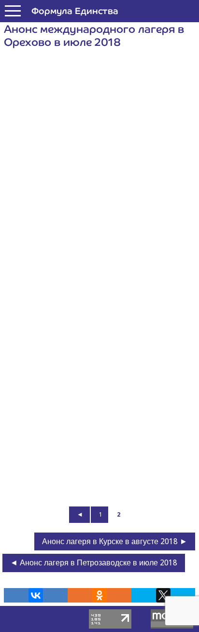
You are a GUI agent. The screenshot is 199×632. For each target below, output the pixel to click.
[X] (163, 595)
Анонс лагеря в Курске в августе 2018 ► (114, 541)
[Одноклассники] (99, 595)
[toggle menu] (12, 11)
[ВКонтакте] (35, 595)
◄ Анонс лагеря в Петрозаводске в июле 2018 (93, 562)
